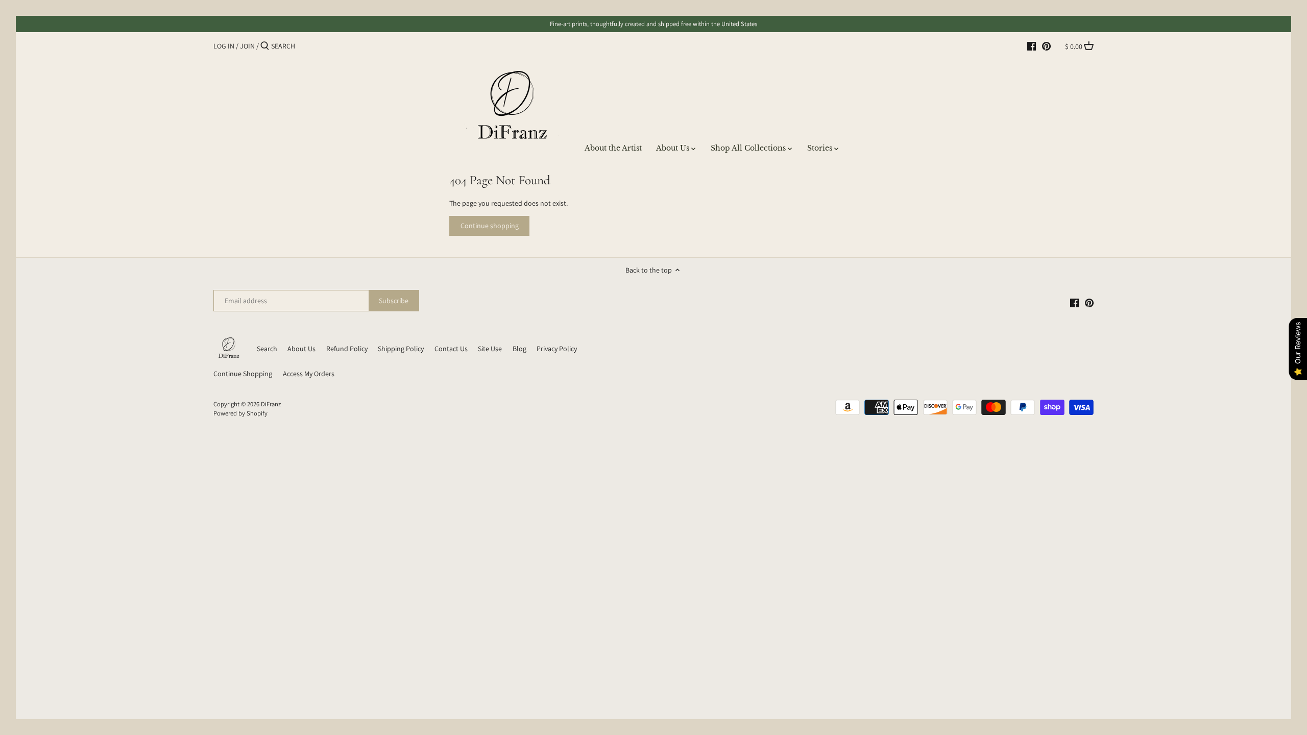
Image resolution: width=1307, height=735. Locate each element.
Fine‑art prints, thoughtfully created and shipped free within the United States (653, 23)
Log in (223, 46)
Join (247, 46)
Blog (519, 348)
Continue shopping (490, 225)
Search (267, 348)
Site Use (490, 348)
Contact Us (451, 348)
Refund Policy (347, 348)
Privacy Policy (557, 348)
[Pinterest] (1046, 45)
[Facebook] (1031, 45)
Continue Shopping (242, 373)
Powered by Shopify (240, 413)
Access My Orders (308, 373)
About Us (301, 348)
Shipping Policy (401, 348)
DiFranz (271, 404)
